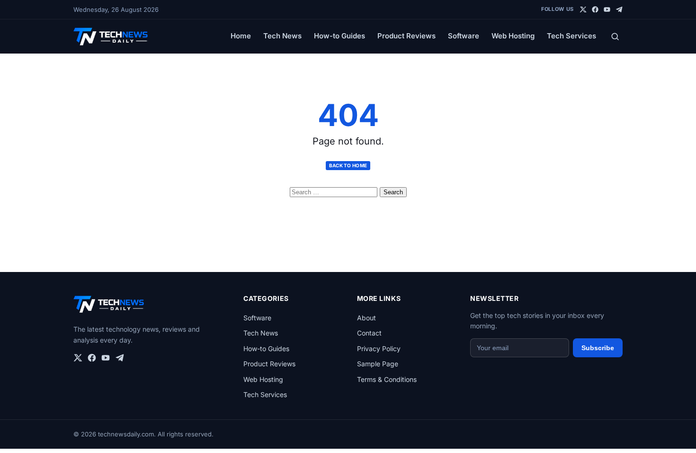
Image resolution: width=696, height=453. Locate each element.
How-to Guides (339, 35)
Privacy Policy (379, 348)
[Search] (615, 36)
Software (463, 35)
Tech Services (571, 35)
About (366, 318)
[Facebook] (595, 9)
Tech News (282, 35)
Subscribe (597, 348)
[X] (583, 9)
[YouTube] (607, 9)
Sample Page (377, 364)
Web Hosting (513, 35)
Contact (369, 333)
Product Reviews (406, 35)
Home (241, 35)
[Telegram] (619, 9)
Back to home (348, 165)
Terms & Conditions (387, 379)
